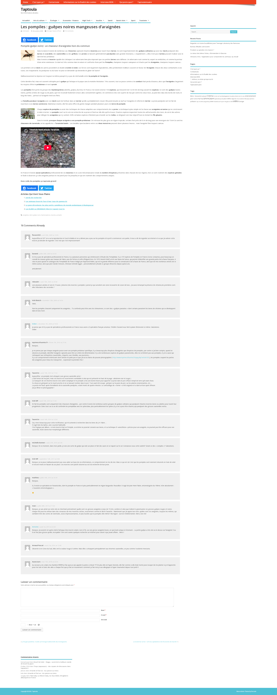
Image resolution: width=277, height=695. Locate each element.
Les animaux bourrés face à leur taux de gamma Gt (46, 201)
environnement (250, 96)
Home (25, 2)
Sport (133, 20)
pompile (59, 215)
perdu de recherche (34, 197)
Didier (34, 324)
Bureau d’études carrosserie (200, 47)
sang (204, 101)
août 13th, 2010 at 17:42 (49, 373)
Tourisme (143, 20)
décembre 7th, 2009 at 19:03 (48, 324)
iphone (206, 98)
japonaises (217, 98)
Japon (211, 98)
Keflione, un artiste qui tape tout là (202, 79)
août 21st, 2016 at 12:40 (53, 545)
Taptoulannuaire (145, 2)
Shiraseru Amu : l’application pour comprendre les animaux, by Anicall (214, 57)
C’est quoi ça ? (38, 2)
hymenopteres (45, 215)
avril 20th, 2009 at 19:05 (50, 235)
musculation (240, 98)
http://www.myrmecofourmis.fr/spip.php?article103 (131, 357)
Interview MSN (107, 2)
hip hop (200, 99)
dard (30, 215)
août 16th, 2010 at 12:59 (49, 419)
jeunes (222, 98)
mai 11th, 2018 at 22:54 (50, 562)
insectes (53, 215)
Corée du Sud (217, 96)
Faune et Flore (56, 31)
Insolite (99, 20)
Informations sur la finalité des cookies (80, 2)
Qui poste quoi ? (126, 2)
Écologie (53, 20)
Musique (247, 98)
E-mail (103, 615)
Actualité (26, 20)
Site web (104, 620)
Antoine (35, 527)
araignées (26, 215)
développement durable (228, 96)
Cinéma (210, 96)
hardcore (195, 98)
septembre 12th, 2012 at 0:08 (50, 459)
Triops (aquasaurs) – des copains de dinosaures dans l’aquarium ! (46, 667)
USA (231, 101)
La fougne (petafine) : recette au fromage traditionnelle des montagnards (44, 642)
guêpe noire (37, 215)
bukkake (203, 96)
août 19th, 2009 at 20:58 (48, 282)
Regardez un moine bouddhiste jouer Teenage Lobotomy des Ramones (215, 43)
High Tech (86, 20)
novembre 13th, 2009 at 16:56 (53, 300)
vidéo (235, 101)
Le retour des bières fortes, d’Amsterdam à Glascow (208, 53)
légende (234, 98)
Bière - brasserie (195, 96)
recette (201, 101)
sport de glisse (225, 101)
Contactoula (54, 2)
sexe (211, 101)
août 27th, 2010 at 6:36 (54, 443)
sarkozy (208, 101)
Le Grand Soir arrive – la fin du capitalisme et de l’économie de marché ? (155, 642)
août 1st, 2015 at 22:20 (48, 527)
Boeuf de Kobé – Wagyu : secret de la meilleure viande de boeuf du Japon (46, 663)
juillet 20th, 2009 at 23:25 (47, 254)
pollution (193, 101)
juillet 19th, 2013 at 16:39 (48, 478)
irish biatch (25, 31)
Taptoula (29, 9)
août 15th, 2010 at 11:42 (48, 401)
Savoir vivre (120, 20)
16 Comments (69, 31)
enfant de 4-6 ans (239, 96)
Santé (110, 20)
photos (252, 98)
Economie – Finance (71, 20)
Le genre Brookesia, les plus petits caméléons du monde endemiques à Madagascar (60, 205)
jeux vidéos (227, 99)
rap (197, 101)
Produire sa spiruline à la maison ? (202, 50)
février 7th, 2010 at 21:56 (57, 342)
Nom (103, 610)
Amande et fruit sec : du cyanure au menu (44, 671)
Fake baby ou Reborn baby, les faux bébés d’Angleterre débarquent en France (44, 677)
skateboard (217, 101)
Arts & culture (38, 20)
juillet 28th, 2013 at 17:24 (46, 506)
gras (191, 99)
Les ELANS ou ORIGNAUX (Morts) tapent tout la (45, 209)
